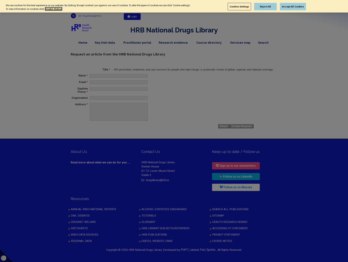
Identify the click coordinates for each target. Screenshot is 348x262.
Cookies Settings (239, 6)
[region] (174, 6)
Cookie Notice (53, 9)
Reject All (265, 6)
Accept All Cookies (293, 6)
